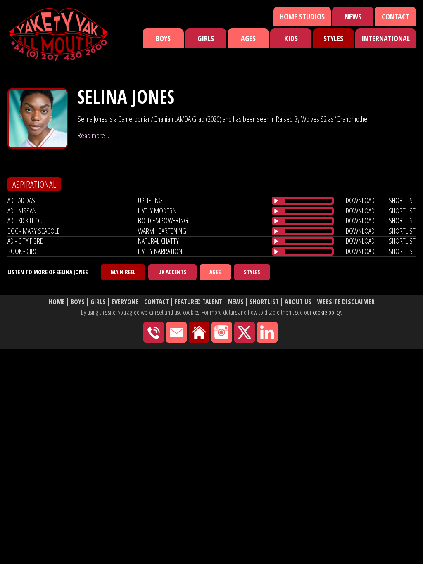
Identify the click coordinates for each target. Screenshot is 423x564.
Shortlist (264, 302)
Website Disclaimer (346, 302)
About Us (298, 302)
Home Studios (302, 16)
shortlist (402, 200)
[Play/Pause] (276, 200)
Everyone (125, 302)
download (360, 200)
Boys (163, 38)
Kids (291, 38)
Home (57, 302)
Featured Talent (198, 302)
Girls (205, 38)
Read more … (94, 135)
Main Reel (123, 272)
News (353, 16)
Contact (395, 16)
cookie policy (327, 312)
